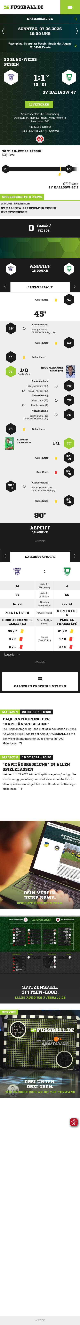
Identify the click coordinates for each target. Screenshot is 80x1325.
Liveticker (39, 104)
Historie (5, 556)
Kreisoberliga (40, 18)
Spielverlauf (40, 287)
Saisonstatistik (40, 556)
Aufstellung (75, 286)
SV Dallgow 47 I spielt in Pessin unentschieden (28, 210)
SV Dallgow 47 (59, 92)
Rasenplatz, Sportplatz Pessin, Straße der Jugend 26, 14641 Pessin (40, 45)
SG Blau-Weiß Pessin (20, 61)
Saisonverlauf (75, 556)
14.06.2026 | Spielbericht (15, 203)
